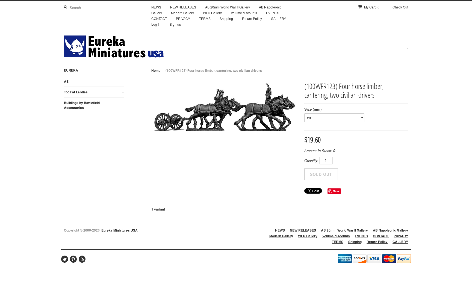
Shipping (226, 18)
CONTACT (159, 18)
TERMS (205, 18)
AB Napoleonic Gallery (390, 230)
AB (94, 81)
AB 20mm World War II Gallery (227, 7)
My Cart (372, 7)
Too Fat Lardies (94, 92)
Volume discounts (244, 12)
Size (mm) (312, 109)
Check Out (400, 7)
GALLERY (278, 18)
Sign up (175, 24)
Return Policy (252, 18)
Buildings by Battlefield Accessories (82, 105)
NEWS (156, 7)
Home (156, 70)
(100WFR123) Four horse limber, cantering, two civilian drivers (214, 70)
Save (336, 191)
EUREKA (94, 70)
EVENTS (272, 12)
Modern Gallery (182, 12)
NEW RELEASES (183, 7)
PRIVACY (183, 18)
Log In (156, 24)
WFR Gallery (212, 12)
